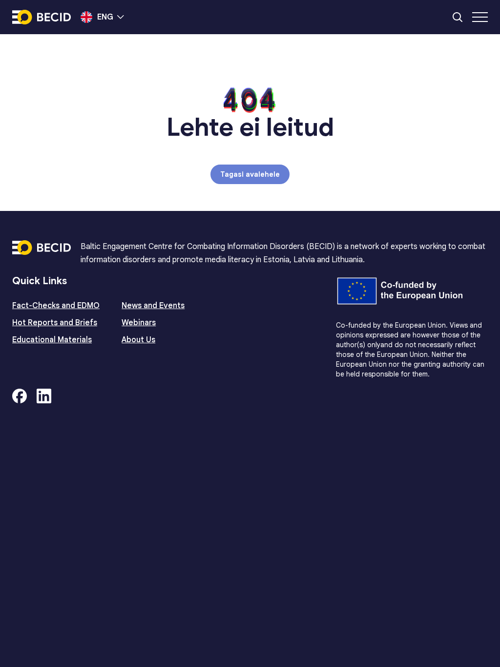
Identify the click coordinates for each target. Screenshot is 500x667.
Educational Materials (52, 340)
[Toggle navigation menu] (480, 17)
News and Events (153, 306)
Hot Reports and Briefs (54, 323)
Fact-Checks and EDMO (56, 306)
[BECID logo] (41, 17)
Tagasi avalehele (250, 174)
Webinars (139, 323)
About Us (138, 340)
